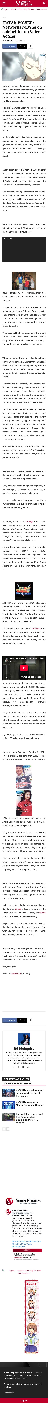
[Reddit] (29, 1067)
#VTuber (28, 1244)
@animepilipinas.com (28, 1203)
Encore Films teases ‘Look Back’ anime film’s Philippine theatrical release (29, 1118)
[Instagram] (19, 1067)
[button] (4, 3)
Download (16, 974)
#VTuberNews (18, 1246)
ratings (29, 522)
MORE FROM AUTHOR (17, 1083)
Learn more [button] (9, 1393)
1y (34, 1213)
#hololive (16, 1241)
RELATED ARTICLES (16, 1079)
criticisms (36, 629)
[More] (30, 46)
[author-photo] (24, 1045)
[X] (34, 1067)
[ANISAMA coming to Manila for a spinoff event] (8, 1105)
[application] (24, 249)
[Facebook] (14, 1067)
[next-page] (7, 1129)
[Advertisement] (24, 991)
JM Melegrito (9, 40)
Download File (8, 239)
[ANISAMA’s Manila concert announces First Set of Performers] (8, 1093)
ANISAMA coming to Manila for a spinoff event (30, 1103)
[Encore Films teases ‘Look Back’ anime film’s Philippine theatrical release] (8, 1117)
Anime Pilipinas (28, 1200)
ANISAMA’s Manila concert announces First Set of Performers (30, 1093)
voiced (18, 909)
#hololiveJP (17, 1244)
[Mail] (24, 1067)
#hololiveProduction (31, 1241)
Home (4, 17)
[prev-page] (4, 1129)
